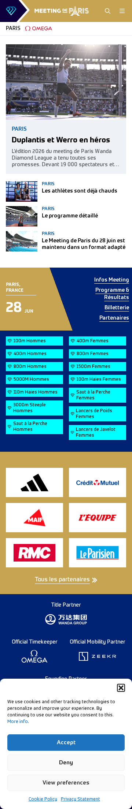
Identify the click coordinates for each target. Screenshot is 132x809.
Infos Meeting (111, 280)
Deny (66, 762)
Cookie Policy (43, 799)
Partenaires (114, 318)
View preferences (66, 783)
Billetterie (116, 307)
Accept (66, 742)
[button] (121, 687)
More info (17, 722)
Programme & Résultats (112, 294)
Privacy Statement (80, 799)
